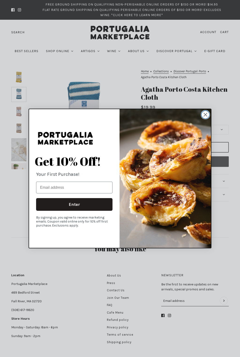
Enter (74, 204)
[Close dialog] (205, 115)
